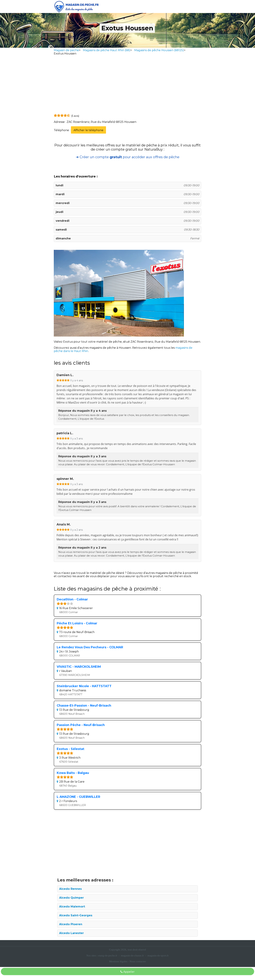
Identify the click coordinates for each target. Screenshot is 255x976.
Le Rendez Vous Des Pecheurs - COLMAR (90, 647)
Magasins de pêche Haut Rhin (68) (106, 50)
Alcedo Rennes (70, 888)
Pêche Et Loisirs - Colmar (77, 623)
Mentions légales (118, 961)
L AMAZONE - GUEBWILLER (78, 797)
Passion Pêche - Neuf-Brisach (81, 725)
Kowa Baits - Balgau (73, 773)
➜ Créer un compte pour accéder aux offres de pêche (127, 157)
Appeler (129, 971)
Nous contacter (138, 961)
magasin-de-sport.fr (158, 955)
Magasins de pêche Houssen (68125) (159, 50)
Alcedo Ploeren (70, 924)
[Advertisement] (127, 85)
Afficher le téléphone (88, 130)
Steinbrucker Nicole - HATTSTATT (84, 686)
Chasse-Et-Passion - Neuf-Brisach (84, 705)
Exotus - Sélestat (70, 749)
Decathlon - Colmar (72, 599)
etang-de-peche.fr (107, 955)
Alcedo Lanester (71, 933)
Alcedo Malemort (72, 906)
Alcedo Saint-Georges (75, 915)
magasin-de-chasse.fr (132, 955)
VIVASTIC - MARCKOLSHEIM (79, 666)
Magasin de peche (66, 50)
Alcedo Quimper (71, 897)
